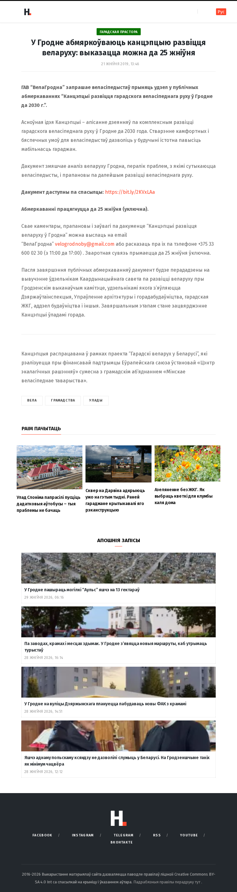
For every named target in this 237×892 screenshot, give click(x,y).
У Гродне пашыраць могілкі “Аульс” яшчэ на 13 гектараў (81, 590)
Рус (221, 12)
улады (96, 400)
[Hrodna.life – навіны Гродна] (27, 12)
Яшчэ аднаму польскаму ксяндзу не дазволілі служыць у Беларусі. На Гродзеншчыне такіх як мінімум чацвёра (117, 761)
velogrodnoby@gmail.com (84, 244)
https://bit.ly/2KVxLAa (130, 192)
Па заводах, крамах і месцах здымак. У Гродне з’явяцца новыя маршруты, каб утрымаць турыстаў (115, 647)
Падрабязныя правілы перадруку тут (167, 882)
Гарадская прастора (119, 32)
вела (32, 400)
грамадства (63, 400)
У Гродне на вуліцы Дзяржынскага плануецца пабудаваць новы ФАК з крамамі (105, 704)
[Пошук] (203, 11)
